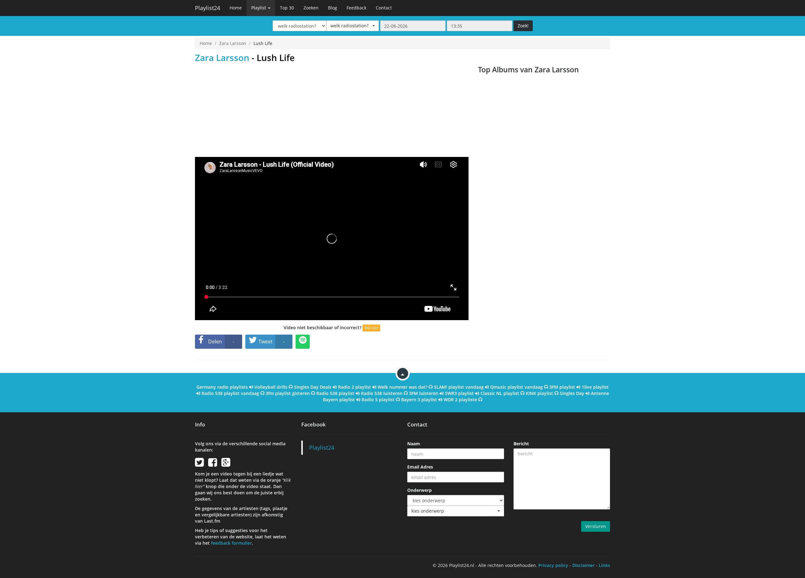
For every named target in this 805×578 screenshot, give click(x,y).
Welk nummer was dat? (402, 387)
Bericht (521, 444)
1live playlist (595, 387)
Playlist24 (207, 8)
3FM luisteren (423, 393)
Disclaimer (583, 565)
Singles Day (572, 393)
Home (236, 8)
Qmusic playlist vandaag (516, 387)
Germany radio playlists (222, 387)
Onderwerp (419, 490)
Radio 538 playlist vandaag (230, 393)
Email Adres (420, 467)
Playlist (259, 8)
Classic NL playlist (499, 393)
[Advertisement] (332, 110)
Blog (332, 8)
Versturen (595, 526)
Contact (384, 8)
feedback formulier (231, 543)
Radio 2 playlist (354, 387)
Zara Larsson (232, 43)
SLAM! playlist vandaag (459, 387)
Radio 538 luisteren (381, 393)
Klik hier (371, 328)
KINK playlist (539, 393)
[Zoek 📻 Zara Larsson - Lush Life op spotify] (303, 342)
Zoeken (311, 8)
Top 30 (287, 8)
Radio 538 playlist (335, 393)
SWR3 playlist (459, 393)
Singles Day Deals (312, 387)
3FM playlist (562, 387)
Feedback (356, 8)
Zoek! (523, 26)
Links (604, 565)
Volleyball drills (270, 387)
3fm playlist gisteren (288, 393)
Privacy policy (553, 565)
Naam (413, 444)
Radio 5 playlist (378, 400)
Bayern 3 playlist (419, 400)
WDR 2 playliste (460, 400)
